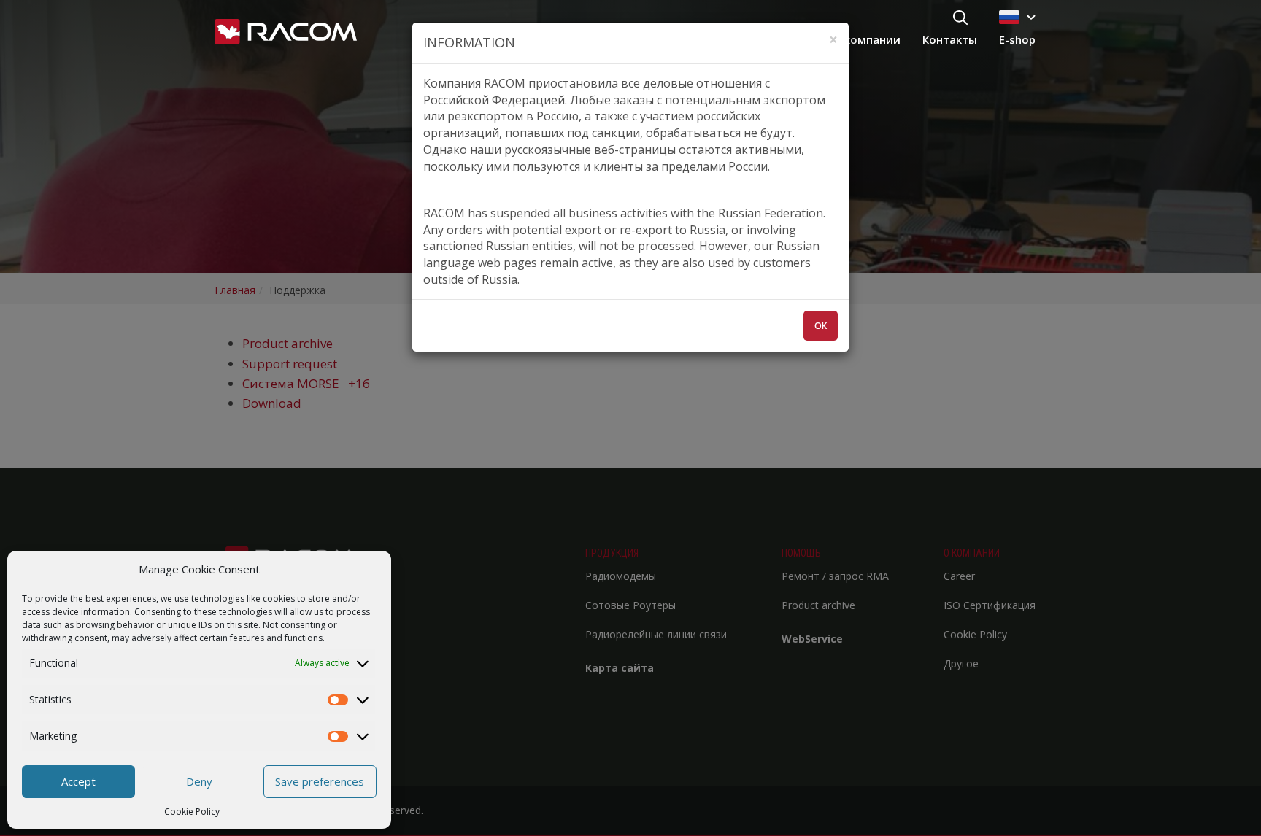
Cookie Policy (192, 811)
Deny (199, 781)
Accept (78, 781)
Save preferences (319, 781)
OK (820, 326)
